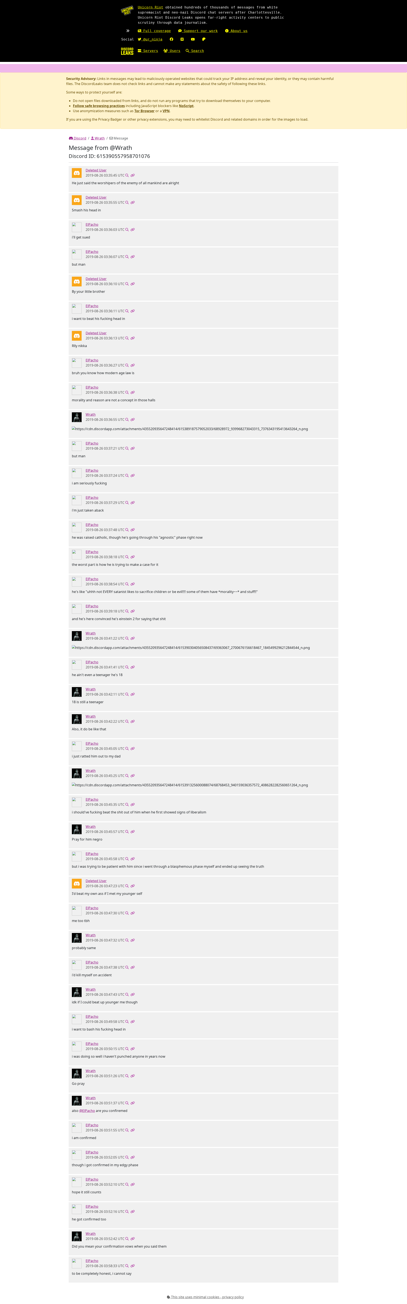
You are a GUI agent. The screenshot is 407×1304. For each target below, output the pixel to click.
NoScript (186, 105)
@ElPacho (87, 1110)
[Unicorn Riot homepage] (127, 10)
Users (174, 51)
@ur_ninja (151, 39)
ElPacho (92, 224)
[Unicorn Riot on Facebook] (171, 39)
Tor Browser (144, 111)
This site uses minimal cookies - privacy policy (207, 1297)
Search (196, 51)
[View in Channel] (127, 175)
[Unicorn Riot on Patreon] (204, 39)
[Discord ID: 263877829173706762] (77, 227)
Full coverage (156, 31)
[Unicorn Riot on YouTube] (193, 39)
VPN (166, 111)
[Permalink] (132, 175)
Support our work (200, 31)
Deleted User (96, 170)
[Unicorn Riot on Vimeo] (182, 39)
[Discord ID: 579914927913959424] (77, 417)
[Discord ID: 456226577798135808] (77, 172)
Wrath (99, 138)
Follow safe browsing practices (99, 105)
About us (238, 31)
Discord (79, 138)
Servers (149, 51)
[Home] (127, 51)
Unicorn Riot (150, 7)
